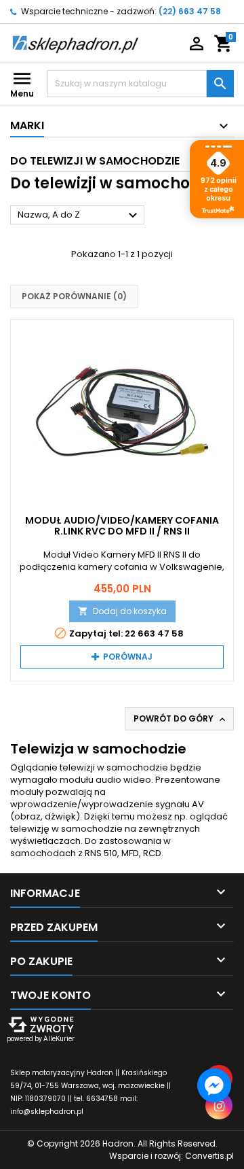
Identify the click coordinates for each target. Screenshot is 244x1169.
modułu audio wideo (105, 779)
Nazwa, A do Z (79, 215)
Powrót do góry (181, 719)
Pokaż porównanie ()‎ (74, 296)
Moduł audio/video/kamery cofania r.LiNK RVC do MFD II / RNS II (122, 525)
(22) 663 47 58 (190, 11)
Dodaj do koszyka (122, 611)
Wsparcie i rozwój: (171, 1156)
